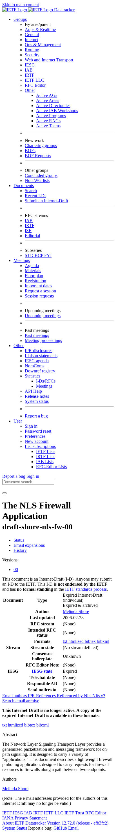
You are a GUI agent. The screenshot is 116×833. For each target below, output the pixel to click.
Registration (35, 280)
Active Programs (51, 115)
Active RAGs (48, 120)
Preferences (35, 436)
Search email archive (20, 700)
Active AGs (46, 95)
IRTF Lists (45, 456)
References (46, 695)
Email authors (15, 695)
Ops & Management (43, 44)
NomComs (34, 365)
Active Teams (48, 125)
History (20, 550)
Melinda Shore (76, 611)
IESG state (42, 671)
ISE (28, 230)
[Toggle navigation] (4, 493)
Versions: (10, 559)
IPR (32, 695)
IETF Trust (74, 812)
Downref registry (40, 370)
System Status (14, 828)
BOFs (30, 150)
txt (65, 641)
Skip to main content (20, 4)
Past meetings (37, 335)
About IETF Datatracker (24, 823)
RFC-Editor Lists (51, 466)
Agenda (32, 265)
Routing (32, 49)
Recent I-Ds (35, 195)
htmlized (76, 641)
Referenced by (70, 695)
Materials (33, 270)
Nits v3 (98, 695)
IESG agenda (37, 360)
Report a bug (36, 416)
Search (31, 190)
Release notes (37, 396)
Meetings (44, 386)
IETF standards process (86, 589)
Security (32, 54)
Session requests (39, 296)
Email (73, 828)
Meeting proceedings (43, 340)
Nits (88, 695)
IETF (7, 812)
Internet (31, 39)
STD (30, 255)
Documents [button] (24, 185)
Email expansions (29, 545)
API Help (33, 391)
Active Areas (47, 100)
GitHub (60, 828)
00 (16, 569)
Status (19, 540)
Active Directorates (53, 105)
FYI (48, 255)
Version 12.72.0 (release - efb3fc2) (77, 823)
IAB (29, 70)
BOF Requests (38, 155)
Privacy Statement (31, 818)
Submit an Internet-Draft (46, 200)
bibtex (91, 641)
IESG (30, 65)
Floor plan (34, 275)
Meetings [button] (22, 260)
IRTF (29, 75)
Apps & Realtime (40, 29)
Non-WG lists (37, 180)
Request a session (40, 290)
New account (36, 441)
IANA (8, 818)
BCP (39, 255)
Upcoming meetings (43, 315)
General (32, 34)
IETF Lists (45, 451)
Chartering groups (41, 145)
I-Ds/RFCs (45, 381)
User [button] (18, 421)
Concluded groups (41, 175)
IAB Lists (44, 461)
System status (37, 401)
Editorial (32, 235)
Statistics (32, 376)
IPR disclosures (38, 350)
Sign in (31, 426)
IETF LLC (34, 80)
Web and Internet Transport (49, 59)
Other (30, 90)
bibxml (103, 641)
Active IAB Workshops (57, 110)
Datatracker (64, 9)
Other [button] (19, 345)
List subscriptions (40, 446)
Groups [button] (20, 19)
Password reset (38, 431)
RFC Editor (35, 85)
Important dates (38, 285)
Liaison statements (41, 355)
